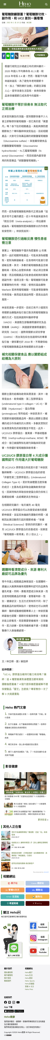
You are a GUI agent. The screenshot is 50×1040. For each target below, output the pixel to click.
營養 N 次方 (29, 986)
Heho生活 (29, 975)
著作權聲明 (8, 975)
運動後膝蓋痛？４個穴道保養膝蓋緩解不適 (25, 684)
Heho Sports (30, 981)
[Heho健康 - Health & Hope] (25, 4)
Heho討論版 (29, 984)
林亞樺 (29, 23)
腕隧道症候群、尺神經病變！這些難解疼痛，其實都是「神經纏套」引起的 (29, 854)
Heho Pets (29, 989)
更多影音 (42, 820)
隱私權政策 (8, 972)
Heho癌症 (29, 978)
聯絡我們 (7, 981)
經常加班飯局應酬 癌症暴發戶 (23, 863)
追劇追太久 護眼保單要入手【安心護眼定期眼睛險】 (30, 844)
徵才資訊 (7, 978)
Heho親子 (29, 972)
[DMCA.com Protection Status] (7, 1035)
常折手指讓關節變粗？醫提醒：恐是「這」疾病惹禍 (29, 833)
